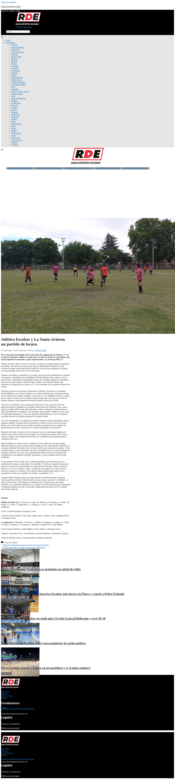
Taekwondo (16, 133)
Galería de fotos (7, 696)
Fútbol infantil (17, 77)
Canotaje (14, 66)
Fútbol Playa (16, 80)
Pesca (13, 126)
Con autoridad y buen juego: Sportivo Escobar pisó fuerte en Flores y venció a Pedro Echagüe (62, 593)
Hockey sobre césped (20, 91)
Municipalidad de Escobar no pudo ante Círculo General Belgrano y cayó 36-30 (53, 618)
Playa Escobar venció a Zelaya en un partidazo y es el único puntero (45, 667)
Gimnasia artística (18, 82)
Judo (13, 96)
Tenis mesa (15, 138)
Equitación (15, 70)
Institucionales (17, 94)
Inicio (8, 40)
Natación (15, 117)
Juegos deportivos (18, 98)
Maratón (14, 112)
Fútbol (14, 75)
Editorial (4, 694)
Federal (14, 73)
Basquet (14, 54)
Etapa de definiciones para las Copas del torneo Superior (26, 545)
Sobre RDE (5, 692)
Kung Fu (15, 105)
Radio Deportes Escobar (11, 6)
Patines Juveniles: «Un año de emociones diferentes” (24, 547)
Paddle (14, 119)
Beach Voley (16, 57)
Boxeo (14, 64)
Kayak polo (16, 103)
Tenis (13, 135)
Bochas (14, 61)
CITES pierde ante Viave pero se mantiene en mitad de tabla (41, 569)
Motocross (15, 114)
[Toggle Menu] (2, 36)
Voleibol (14, 145)
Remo (13, 128)
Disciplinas (10, 43)
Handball (15, 89)
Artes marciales (17, 47)
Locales (14, 108)
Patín (13, 121)
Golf (13, 87)
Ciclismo (14, 68)
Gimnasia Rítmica (18, 84)
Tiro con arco (16, 140)
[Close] (2, 149)
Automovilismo (17, 52)
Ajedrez (14, 45)
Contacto (4, 698)
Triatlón (14, 142)
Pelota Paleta (16, 124)
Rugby (14, 131)
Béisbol (14, 59)
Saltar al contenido (8, 2)
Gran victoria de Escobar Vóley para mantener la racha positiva (43, 643)
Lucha (13, 110)
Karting (14, 101)
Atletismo (15, 50)
